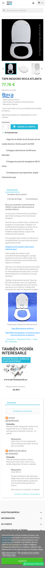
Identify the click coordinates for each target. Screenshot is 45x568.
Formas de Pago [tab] (14, 199)
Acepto (22, 561)
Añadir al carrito (24, 126)
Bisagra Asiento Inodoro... (16, 386)
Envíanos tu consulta (22, 411)
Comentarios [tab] (32, 199)
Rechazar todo (9, 555)
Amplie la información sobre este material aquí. (19, 248)
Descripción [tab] (12, 190)
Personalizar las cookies (28, 552)
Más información (9, 552)
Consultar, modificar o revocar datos (27, 494)
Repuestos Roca (24, 339)
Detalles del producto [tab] (17, 194)
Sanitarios (11, 339)
